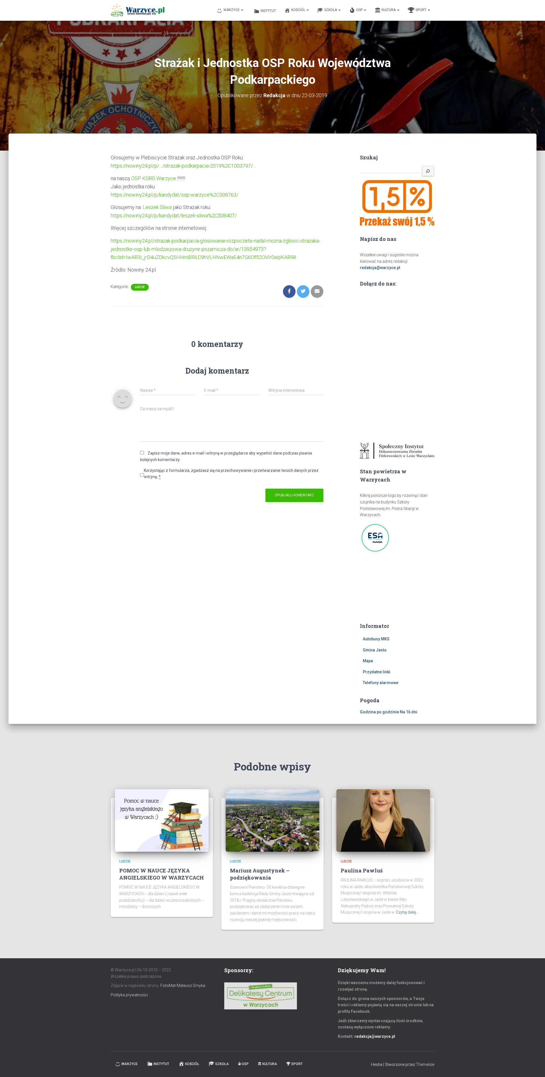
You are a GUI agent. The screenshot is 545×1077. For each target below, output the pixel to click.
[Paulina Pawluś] (383, 820)
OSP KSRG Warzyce (153, 178)
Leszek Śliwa (157, 207)
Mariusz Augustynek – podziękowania (260, 874)
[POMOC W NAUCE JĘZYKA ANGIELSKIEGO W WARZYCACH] (162, 820)
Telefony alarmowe (380, 682)
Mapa (368, 661)
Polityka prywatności (129, 995)
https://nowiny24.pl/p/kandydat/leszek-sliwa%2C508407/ (174, 215)
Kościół (298, 10)
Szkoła (331, 10)
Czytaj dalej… (407, 912)
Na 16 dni (408, 712)
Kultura (389, 10)
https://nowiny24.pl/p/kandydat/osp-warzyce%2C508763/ (174, 195)
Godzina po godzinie (379, 712)
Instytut (268, 11)
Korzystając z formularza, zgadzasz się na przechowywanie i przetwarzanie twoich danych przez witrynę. (231, 473)
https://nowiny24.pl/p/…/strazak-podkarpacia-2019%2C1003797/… (183, 166)
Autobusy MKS (376, 639)
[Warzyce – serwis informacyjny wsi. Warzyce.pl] (137, 10)
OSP (359, 10)
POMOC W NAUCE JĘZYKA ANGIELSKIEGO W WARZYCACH (161, 874)
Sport (421, 10)
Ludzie (140, 287)
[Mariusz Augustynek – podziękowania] (272, 820)
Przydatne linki (376, 672)
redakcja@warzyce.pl (380, 267)
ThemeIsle (425, 1064)
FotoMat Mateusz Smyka (182, 985)
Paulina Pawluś (362, 870)
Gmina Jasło (375, 650)
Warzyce (231, 10)
